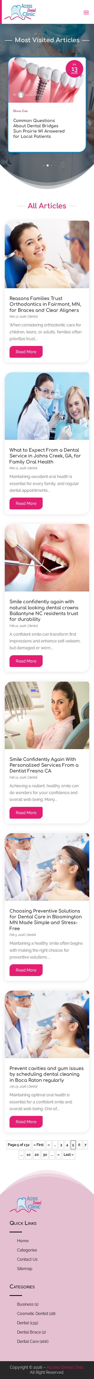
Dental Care (28, 1341)
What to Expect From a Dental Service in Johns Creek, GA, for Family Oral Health (45, 456)
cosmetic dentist (32, 1313)
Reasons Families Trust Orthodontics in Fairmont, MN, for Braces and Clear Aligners (45, 304)
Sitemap (24, 1268)
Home (23, 1240)
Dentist (33, 316)
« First (39, 1145)
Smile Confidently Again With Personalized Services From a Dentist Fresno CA (44, 765)
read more (26, 351)
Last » (69, 1155)
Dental (32, 468)
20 (37, 1155)
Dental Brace (29, 1332)
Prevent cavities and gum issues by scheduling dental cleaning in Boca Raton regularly (47, 1074)
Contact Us (27, 1259)
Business (25, 1304)
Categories (27, 1250)
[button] (39, 165)
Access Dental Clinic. (65, 1367)
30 (45, 1155)
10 (29, 1155)
